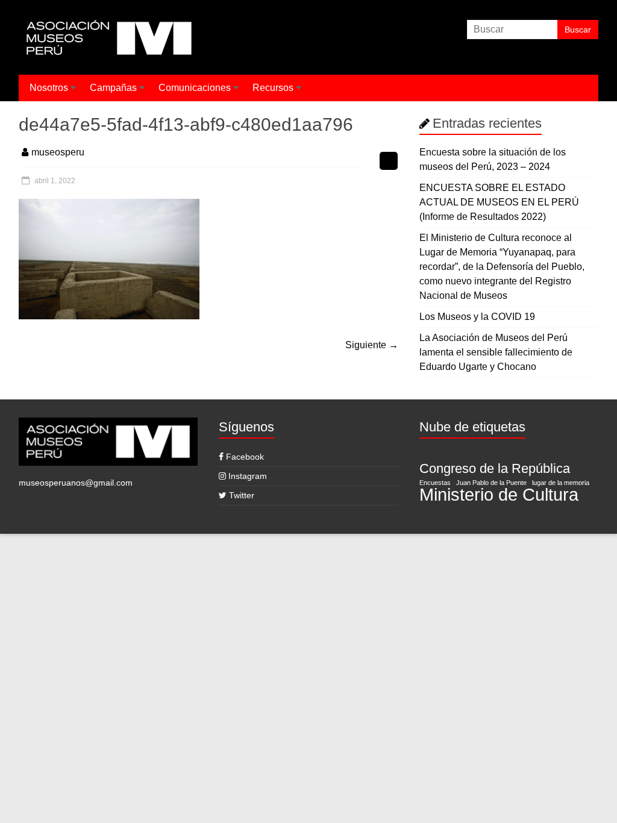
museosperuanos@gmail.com (76, 482)
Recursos (272, 88)
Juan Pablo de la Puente (491, 482)
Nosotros (49, 88)
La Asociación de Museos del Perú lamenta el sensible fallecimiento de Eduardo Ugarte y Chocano (495, 352)
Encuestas (435, 482)
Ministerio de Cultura (498, 495)
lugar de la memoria (560, 482)
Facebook (244, 457)
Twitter (240, 495)
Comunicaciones (194, 88)
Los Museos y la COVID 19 (477, 316)
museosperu (57, 152)
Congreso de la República (494, 469)
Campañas (113, 88)
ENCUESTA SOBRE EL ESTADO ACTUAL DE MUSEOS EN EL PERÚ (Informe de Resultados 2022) (499, 202)
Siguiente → (371, 345)
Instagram (246, 476)
